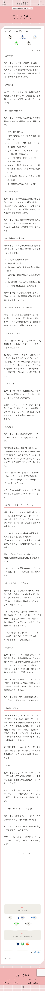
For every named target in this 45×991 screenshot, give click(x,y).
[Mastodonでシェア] (17, 722)
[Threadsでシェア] (17, 728)
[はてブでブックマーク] (27, 728)
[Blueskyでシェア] (27, 722)
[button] (29, 43)
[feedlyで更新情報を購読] (22, 943)
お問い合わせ (33, 983)
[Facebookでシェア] (7, 728)
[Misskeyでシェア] (37, 722)
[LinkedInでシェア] (22, 734)
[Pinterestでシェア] (12, 734)
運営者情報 (33, 980)
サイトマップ (12, 980)
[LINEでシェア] (37, 728)
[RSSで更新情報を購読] (27, 943)
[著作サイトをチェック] (18, 943)
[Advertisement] (22, 878)
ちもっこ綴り (22, 2)
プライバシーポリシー (11, 983)
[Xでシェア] (7, 722)
